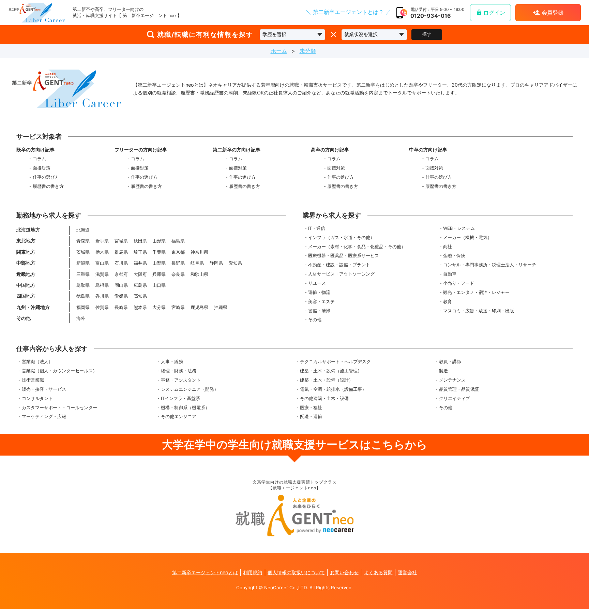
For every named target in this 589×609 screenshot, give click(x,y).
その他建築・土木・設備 (324, 398)
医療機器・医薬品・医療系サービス (343, 255)
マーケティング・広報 (44, 416)
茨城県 (83, 252)
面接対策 (41, 167)
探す (426, 34)
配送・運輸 (311, 416)
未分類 (308, 50)
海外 (80, 318)
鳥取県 (83, 285)
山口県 (159, 285)
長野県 (178, 263)
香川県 (102, 296)
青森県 (83, 240)
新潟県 (83, 263)
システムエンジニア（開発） (189, 389)
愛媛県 (121, 296)
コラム (39, 158)
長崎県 (121, 307)
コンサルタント (37, 398)
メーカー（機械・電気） (467, 237)
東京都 (178, 252)
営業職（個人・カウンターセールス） (59, 370)
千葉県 (159, 252)
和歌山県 (199, 274)
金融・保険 (454, 255)
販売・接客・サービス (44, 389)
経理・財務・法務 (178, 370)
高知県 (140, 296)
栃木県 (102, 252)
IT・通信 (316, 228)
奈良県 (178, 274)
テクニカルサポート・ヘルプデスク (335, 361)
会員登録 (552, 12)
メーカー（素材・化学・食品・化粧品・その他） (357, 246)
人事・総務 (172, 361)
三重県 (83, 274)
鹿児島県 (199, 307)
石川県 (121, 263)
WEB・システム (459, 228)
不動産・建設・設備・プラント (339, 264)
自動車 (449, 274)
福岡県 (83, 307)
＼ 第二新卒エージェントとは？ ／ (348, 12)
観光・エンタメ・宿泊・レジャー (476, 292)
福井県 (140, 263)
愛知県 (235, 263)
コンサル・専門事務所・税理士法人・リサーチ (489, 264)
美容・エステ (321, 301)
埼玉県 (140, 252)
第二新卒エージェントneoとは (205, 572)
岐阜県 (197, 263)
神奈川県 (199, 252)
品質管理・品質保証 (459, 389)
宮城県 (121, 240)
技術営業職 (33, 380)
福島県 (178, 240)
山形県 (159, 240)
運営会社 (407, 572)
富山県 (102, 263)
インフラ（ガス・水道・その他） (341, 237)
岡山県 (121, 285)
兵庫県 (159, 274)
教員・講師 (450, 361)
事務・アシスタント (181, 380)
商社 (447, 246)
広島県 (140, 285)
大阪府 (140, 274)
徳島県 (83, 296)
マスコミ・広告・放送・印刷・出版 (478, 310)
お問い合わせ (344, 572)
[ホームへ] (36, 13)
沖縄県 (220, 307)
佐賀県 (102, 307)
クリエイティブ (454, 398)
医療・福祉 (311, 407)
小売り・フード (458, 283)
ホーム (279, 50)
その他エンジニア (178, 416)
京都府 (121, 274)
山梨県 (159, 263)
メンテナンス (452, 380)
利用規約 (252, 572)
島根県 (102, 285)
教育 (447, 301)
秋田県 (140, 240)
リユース (317, 283)
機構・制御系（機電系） (185, 407)
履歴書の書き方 (48, 186)
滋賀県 (102, 274)
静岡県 (216, 263)
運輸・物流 (319, 292)
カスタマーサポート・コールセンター (59, 407)
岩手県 (102, 240)
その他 (314, 319)
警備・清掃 (319, 310)
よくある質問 (378, 572)
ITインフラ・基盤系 (180, 398)
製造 (443, 370)
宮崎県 (178, 307)
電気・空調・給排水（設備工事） (333, 389)
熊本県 (140, 307)
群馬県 (121, 252)
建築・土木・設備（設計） (326, 380)
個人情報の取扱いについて (296, 572)
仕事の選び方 (46, 177)
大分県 (159, 307)
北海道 (83, 230)
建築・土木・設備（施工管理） (331, 370)
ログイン (494, 12)
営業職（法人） (37, 361)
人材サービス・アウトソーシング (341, 274)
